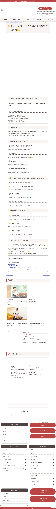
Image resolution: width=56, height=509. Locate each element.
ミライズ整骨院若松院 (42, 492)
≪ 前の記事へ (9, 275)
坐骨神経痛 (33, 478)
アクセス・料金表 (7, 459)
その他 (9, 304)
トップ (4, 437)
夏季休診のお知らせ (33, 301)
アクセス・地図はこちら (13, 265)
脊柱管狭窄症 (34, 475)
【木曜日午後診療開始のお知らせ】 (37, 323)
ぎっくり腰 (33, 468)
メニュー (50, 19)
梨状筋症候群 (34, 484)
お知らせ (5, 431)
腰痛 (32, 450)
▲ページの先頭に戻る (43, 422)
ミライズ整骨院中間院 (42, 499)
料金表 (39, 19)
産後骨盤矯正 (6, 493)
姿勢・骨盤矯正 (6, 500)
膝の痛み (33, 459)
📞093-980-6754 (11, 264)
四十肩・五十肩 (34, 465)
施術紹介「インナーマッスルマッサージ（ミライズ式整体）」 (13, 469)
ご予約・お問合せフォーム (9, 465)
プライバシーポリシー (45, 508)
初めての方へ (16, 19)
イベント (5, 428)
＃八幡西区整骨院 (12, 268)
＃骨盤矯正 (34, 268)
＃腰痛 (18, 268)
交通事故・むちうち (7, 497)
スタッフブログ (6, 456)
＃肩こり (23, 268)
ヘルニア (33, 472)
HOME (5, 19)
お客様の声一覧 (6, 453)
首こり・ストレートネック (37, 462)
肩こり (32, 453)
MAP (47, 15)
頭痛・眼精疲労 (34, 456)
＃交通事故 (28, 268)
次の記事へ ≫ (46, 275)
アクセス (28, 19)
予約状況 (5, 440)
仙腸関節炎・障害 (35, 481)
